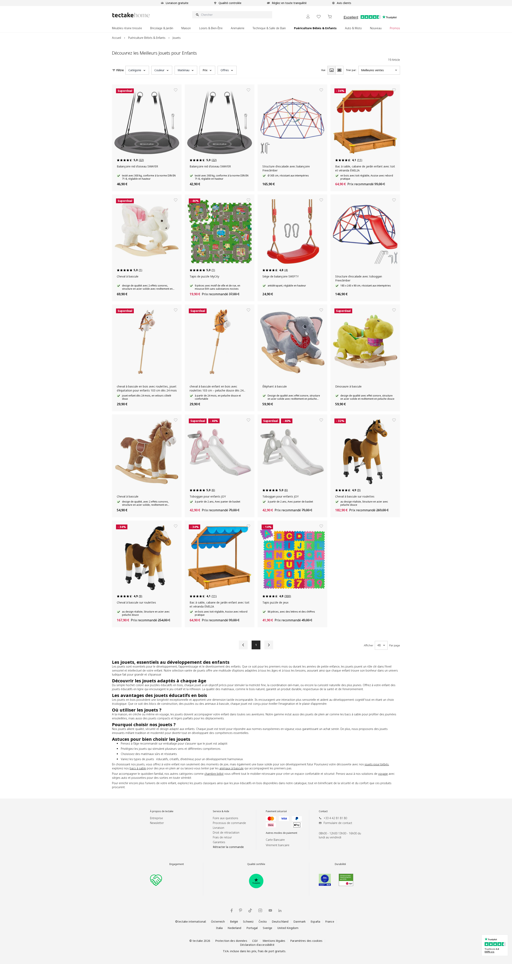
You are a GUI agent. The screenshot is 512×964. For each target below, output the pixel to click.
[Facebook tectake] (232, 910)
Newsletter (157, 823)
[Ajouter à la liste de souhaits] (175, 90)
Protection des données (231, 941)
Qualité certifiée (256, 864)
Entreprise (156, 818)
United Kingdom (288, 928)
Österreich (218, 921)
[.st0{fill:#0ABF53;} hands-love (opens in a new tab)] (156, 880)
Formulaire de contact (338, 823)
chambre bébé (214, 774)
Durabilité (340, 864)
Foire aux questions (225, 818)
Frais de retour (222, 837)
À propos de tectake (161, 811)
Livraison (218, 828)
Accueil (116, 38)
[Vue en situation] (339, 70)
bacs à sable (138, 768)
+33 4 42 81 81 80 (335, 818)
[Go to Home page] (131, 15)
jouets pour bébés (377, 764)
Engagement (176, 864)
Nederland (234, 928)
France (329, 921)
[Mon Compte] (308, 16)
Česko (263, 921)
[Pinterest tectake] (240, 910)
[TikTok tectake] (250, 910)
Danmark (299, 921)
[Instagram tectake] (260, 910)
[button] (137, 70)
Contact (323, 811)
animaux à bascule (231, 768)
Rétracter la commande (228, 847)
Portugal (252, 928)
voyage (383, 774)
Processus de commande (229, 823)
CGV (255, 941)
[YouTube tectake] (270, 910)
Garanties (219, 842)
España (315, 921)
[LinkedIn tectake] (279, 910)
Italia (219, 928)
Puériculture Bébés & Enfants (146, 38)
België (234, 921)
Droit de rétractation (226, 832)
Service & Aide (221, 811)
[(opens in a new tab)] (256, 881)
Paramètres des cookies (306, 941)
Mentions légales (274, 941)
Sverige (267, 928)
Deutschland (280, 921)
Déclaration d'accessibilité (257, 945)
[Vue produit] (331, 70)
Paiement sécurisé (276, 811)
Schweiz (248, 921)
